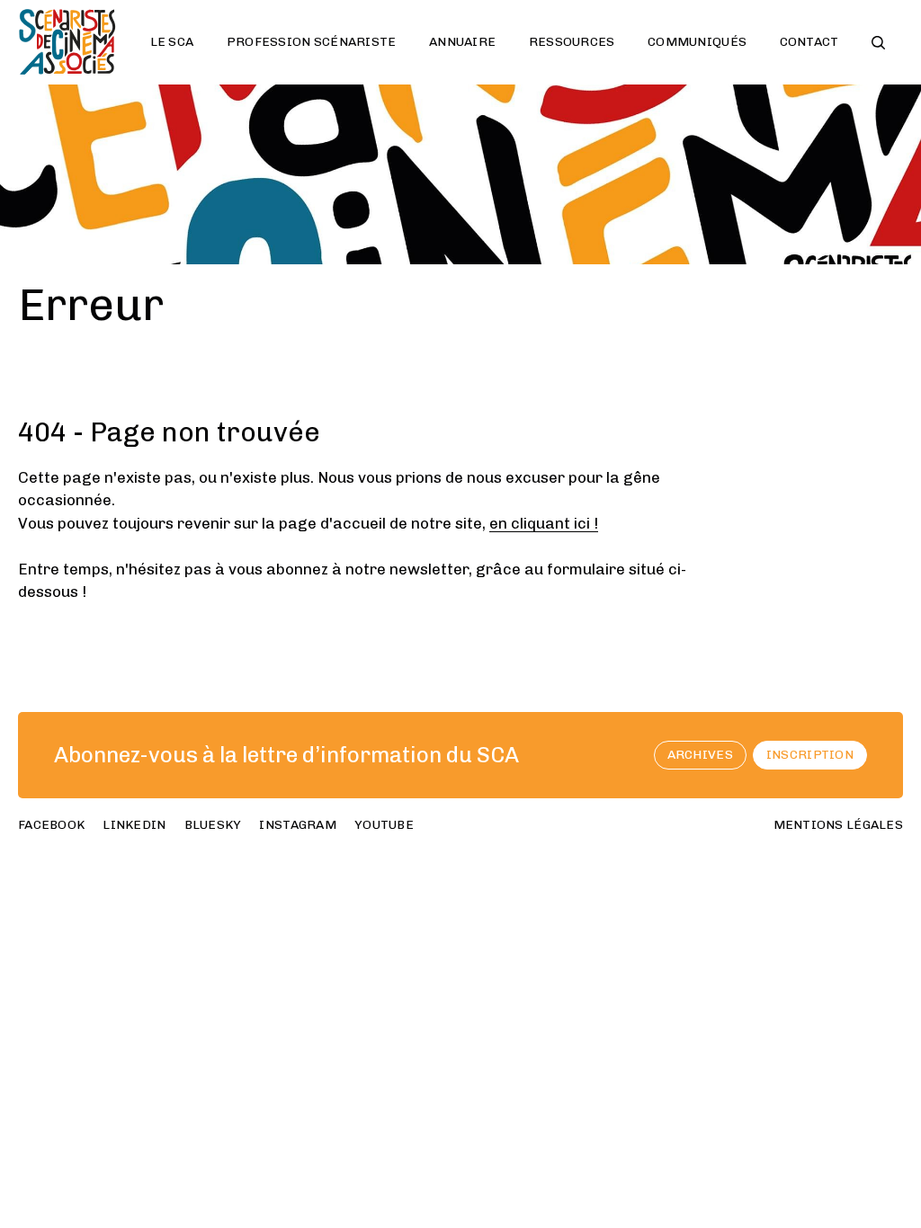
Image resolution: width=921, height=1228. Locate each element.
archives (700, 754)
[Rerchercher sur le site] (878, 42)
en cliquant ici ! (543, 523)
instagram (297, 824)
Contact (809, 41)
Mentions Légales (838, 824)
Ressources (572, 41)
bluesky (213, 824)
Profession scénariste (312, 41)
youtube (384, 824)
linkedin (134, 824)
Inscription (810, 754)
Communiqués (697, 41)
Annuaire (462, 41)
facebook (51, 824)
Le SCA (172, 41)
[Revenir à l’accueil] (67, 42)
